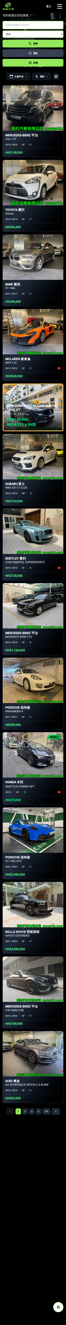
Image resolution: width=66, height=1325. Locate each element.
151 (46, 1111)
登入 (48, 6)
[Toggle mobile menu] (59, 6)
